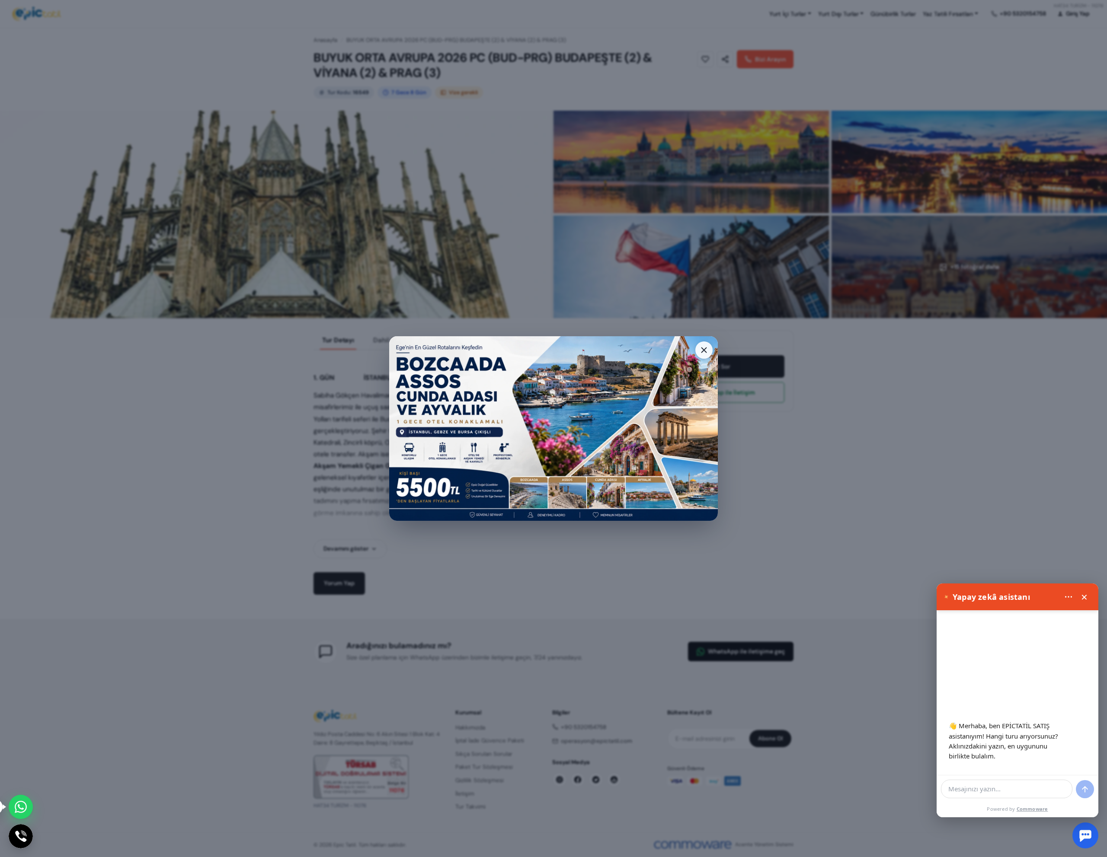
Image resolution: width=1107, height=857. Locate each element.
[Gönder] (1085, 789)
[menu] (1068, 596)
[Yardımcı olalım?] (21, 807)
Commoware (1032, 809)
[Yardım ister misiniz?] (1085, 835)
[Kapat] (704, 350)
